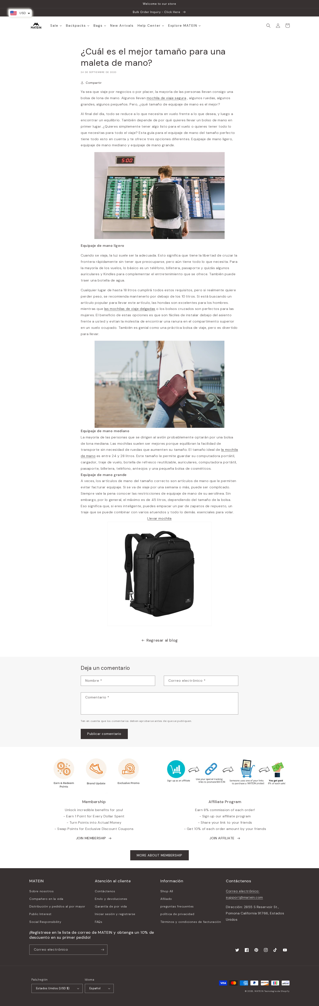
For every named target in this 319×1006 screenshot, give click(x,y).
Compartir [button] (94, 83)
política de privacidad (177, 914)
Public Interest (40, 914)
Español (95, 988)
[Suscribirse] (102, 950)
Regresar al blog (162, 640)
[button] (268, 25)
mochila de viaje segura (166, 98)
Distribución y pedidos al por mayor (57, 906)
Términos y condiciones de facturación (190, 922)
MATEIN (259, 991)
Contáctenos (105, 891)
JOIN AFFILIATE (221, 838)
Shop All (166, 891)
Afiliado (166, 899)
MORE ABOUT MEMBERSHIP (159, 855)
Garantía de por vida (111, 906)
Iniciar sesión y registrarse (115, 914)
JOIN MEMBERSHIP (91, 838)
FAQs (98, 922)
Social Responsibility (45, 922)
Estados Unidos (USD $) (53, 988)
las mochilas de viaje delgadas (129, 308)
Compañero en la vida (46, 899)
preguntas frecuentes (177, 906)
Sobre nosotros (41, 891)
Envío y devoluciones (111, 899)
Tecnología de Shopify (277, 991)
